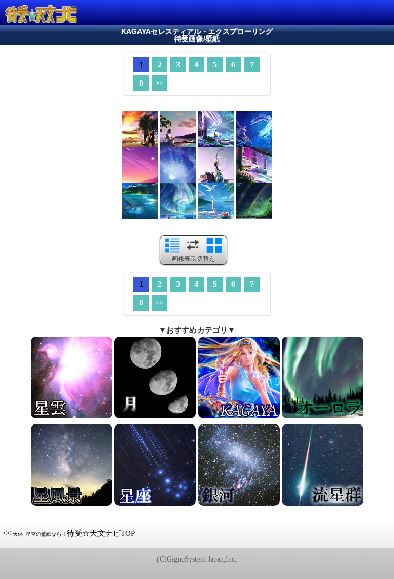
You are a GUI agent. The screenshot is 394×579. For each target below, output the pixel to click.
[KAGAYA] (239, 417)
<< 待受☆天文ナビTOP (69, 533)
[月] (155, 417)
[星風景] (71, 504)
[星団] (322, 417)
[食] (239, 504)
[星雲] (71, 417)
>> (159, 83)
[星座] (155, 504)
